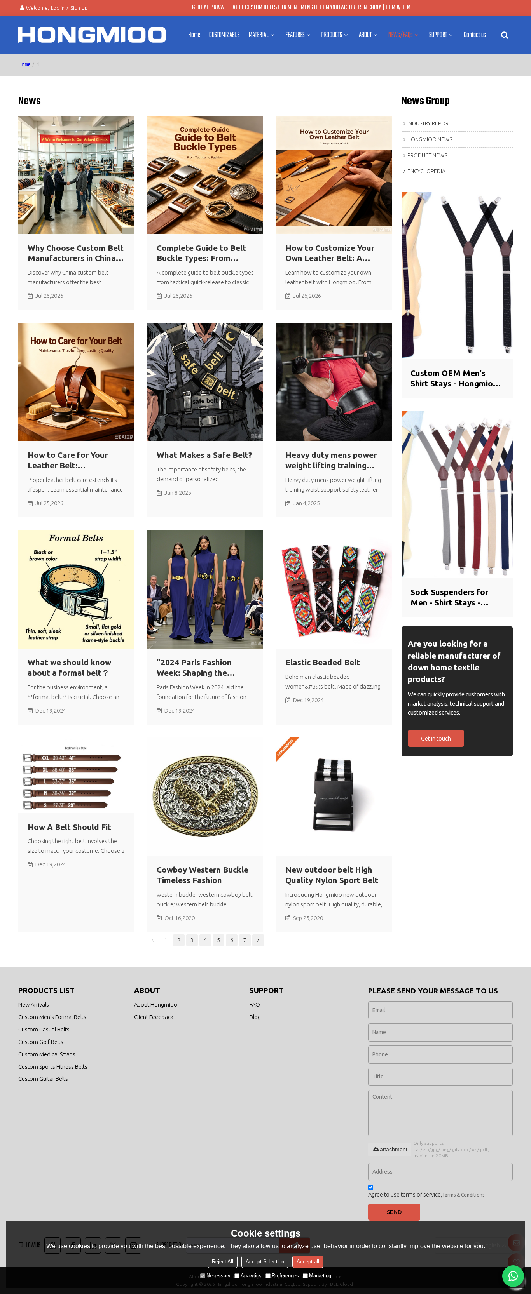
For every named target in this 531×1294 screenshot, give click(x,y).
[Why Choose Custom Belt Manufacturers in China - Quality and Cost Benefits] (76, 175)
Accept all (308, 1261)
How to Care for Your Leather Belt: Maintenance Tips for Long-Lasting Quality (68, 460)
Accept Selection (265, 1261)
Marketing (320, 1275)
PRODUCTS (331, 35)
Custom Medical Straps (46, 1054)
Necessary (218, 1275)
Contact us (475, 35)
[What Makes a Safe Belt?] (205, 382)
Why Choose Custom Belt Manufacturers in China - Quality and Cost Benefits (76, 253)
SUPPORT (438, 35)
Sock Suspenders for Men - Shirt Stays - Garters (449, 598)
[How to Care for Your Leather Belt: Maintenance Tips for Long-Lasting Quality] (76, 382)
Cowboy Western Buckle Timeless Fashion (202, 875)
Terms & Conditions (463, 1194)
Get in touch (436, 738)
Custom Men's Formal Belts (52, 1017)
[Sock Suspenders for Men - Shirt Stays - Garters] (457, 494)
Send (394, 1212)
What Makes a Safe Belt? (204, 454)
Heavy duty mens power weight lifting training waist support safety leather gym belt (331, 460)
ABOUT (365, 35)
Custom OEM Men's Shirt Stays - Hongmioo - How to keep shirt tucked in (456, 379)
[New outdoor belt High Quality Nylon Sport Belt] (334, 796)
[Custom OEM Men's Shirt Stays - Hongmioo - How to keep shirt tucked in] (457, 275)
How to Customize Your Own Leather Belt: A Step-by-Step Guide (329, 253)
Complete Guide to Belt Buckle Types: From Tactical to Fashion (201, 253)
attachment (393, 1149)
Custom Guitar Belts (43, 1078)
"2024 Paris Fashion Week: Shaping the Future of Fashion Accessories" (194, 668)
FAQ (255, 1004)
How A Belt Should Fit (69, 827)
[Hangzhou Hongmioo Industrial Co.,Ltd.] (92, 35)
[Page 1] (152, 940)
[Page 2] (258, 940)
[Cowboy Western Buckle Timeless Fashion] (205, 796)
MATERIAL (259, 35)
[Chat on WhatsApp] (513, 1276)
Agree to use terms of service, (426, 1194)
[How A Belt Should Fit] (76, 775)
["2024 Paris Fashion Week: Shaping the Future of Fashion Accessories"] (205, 589)
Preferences (285, 1275)
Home (194, 35)
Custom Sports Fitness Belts (52, 1066)
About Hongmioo (155, 1004)
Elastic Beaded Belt (322, 662)
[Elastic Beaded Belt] (334, 589)
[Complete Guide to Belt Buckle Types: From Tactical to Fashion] (205, 175)
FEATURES (295, 35)
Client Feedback (153, 1017)
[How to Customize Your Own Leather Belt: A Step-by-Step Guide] (334, 175)
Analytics (251, 1275)
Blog (255, 1017)
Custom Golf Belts (40, 1041)
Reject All (222, 1261)
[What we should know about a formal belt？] (76, 589)
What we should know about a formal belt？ (69, 667)
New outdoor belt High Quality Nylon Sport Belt (331, 875)
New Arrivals (33, 1004)
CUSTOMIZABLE (224, 35)
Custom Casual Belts (44, 1029)
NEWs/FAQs (400, 35)
